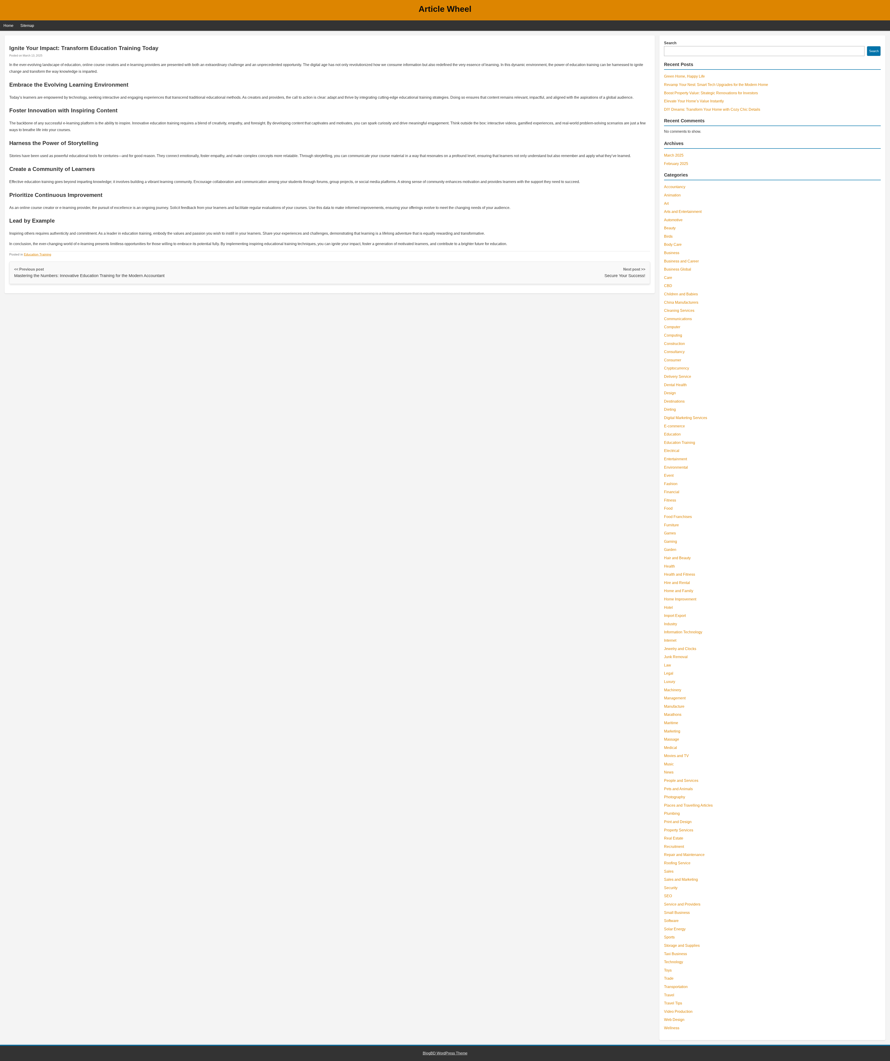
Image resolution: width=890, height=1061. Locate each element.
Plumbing (672, 813)
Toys (668, 970)
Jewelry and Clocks (680, 649)
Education (672, 434)
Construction (674, 344)
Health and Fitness (679, 574)
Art (666, 203)
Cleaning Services (679, 311)
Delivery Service (677, 377)
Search (670, 43)
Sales (669, 871)
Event (669, 475)
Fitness (670, 500)
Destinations (674, 401)
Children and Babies (681, 294)
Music (669, 764)
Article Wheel (445, 9)
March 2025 (673, 155)
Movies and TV (676, 756)
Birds (668, 236)
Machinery (672, 690)
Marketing (672, 731)
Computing (673, 335)
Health (669, 566)
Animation (672, 195)
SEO (668, 896)
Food (668, 508)
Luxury (669, 682)
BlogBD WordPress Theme (445, 1053)
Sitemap (27, 26)
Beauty (670, 228)
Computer (672, 327)
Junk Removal (676, 657)
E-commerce (674, 426)
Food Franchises (678, 517)
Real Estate (673, 838)
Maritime (671, 723)
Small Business (677, 913)
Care (668, 278)
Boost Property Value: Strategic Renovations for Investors (711, 93)
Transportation (676, 987)
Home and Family (678, 591)
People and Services (681, 781)
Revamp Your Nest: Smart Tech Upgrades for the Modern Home (716, 85)
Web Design (674, 1020)
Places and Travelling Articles (688, 805)
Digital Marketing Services (685, 418)
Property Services (678, 830)
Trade (669, 978)
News (669, 772)
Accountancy (674, 187)
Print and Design (678, 822)
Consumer (672, 360)
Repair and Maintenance (684, 855)
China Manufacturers (681, 302)
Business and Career (681, 261)
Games (670, 533)
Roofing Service (677, 863)
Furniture (671, 525)
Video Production (678, 1012)
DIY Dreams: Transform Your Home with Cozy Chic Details (712, 109)
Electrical (671, 451)
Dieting (670, 409)
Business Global (677, 269)
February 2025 (676, 164)
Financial (671, 492)
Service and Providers (682, 904)
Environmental (676, 467)
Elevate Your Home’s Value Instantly (694, 101)
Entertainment (675, 459)
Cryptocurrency (676, 368)
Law (667, 665)
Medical (670, 748)
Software (671, 921)
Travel (669, 995)
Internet (670, 640)
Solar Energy (675, 929)
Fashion (670, 484)
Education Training (37, 254)
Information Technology (683, 632)
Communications (678, 319)
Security (670, 888)
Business (671, 253)
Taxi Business (675, 954)
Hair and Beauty (677, 558)
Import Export (675, 616)
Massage (671, 739)
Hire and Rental (677, 583)
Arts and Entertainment (683, 212)
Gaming (670, 541)
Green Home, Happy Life (684, 76)
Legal (668, 673)
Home (8, 26)
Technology (673, 962)
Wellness (671, 1028)
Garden (670, 550)
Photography (674, 797)
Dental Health (675, 385)
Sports (669, 937)
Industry (670, 624)
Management (675, 698)
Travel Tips (673, 1003)
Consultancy (674, 352)
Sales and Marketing (681, 879)
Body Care (673, 244)
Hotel (668, 607)
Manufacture (674, 706)
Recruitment (674, 847)
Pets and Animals (678, 789)
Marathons (672, 715)
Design (670, 393)
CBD (668, 286)
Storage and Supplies (682, 945)
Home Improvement (680, 599)
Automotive (673, 220)
